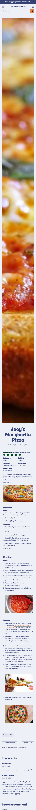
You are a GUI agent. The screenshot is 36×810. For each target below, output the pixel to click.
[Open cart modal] (33, 7)
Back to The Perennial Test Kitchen (14, 747)
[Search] (32, 11)
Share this (9, 735)
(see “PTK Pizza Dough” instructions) (18, 626)
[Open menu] (3, 7)
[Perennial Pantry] (18, 6)
